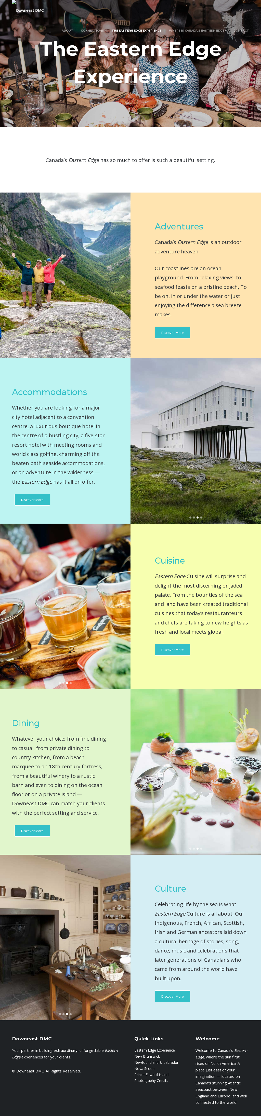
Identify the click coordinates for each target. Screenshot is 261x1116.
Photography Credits (151, 1080)
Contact (241, 30)
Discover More (172, 332)
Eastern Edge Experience (154, 1050)
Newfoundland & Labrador (156, 1062)
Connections (92, 30)
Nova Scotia (144, 1068)
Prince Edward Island (151, 1074)
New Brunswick (147, 1056)
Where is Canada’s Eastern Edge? (197, 30)
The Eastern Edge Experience (136, 30)
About (67, 30)
